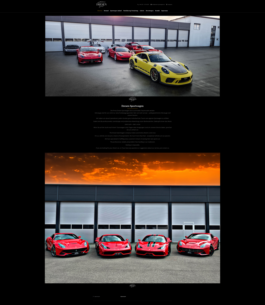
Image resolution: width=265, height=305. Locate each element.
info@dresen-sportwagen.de (158, 4)
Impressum (97, 296)
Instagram (170, 4)
